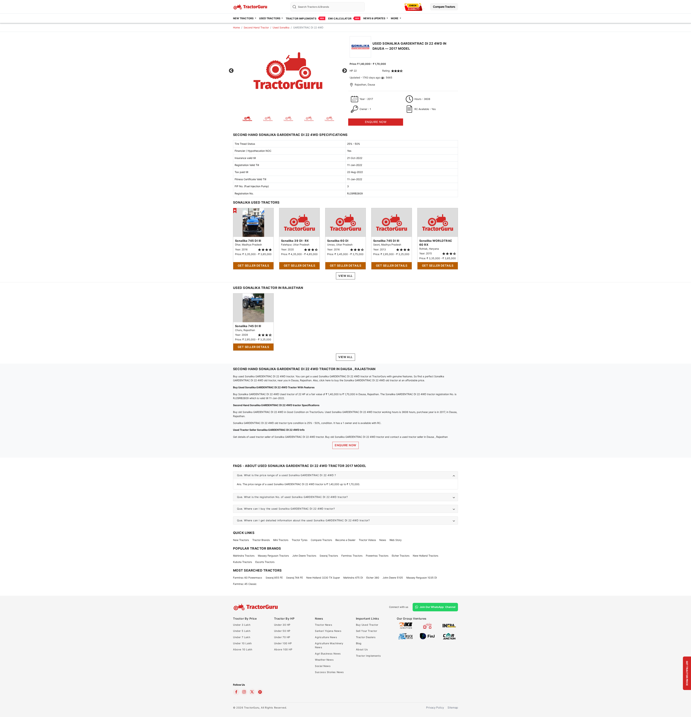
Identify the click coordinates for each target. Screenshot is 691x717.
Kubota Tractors (242, 561)
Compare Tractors (444, 6)
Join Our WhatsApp (437, 606)
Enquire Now (345, 445)
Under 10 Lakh (242, 643)
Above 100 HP (283, 649)
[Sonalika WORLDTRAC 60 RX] (437, 222)
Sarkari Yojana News (328, 630)
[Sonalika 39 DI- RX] (299, 222)
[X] (252, 692)
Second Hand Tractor (256, 27)
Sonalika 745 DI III (248, 240)
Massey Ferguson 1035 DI (421, 577)
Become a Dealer (345, 539)
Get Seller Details (253, 265)
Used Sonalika (281, 27)
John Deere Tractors (304, 555)
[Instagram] (244, 692)
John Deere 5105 (393, 577)
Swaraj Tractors (329, 555)
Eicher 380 (372, 577)
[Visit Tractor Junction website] (427, 625)
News (382, 539)
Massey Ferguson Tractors (273, 555)
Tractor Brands (261, 539)
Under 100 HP (283, 643)
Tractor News (323, 624)
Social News (323, 665)
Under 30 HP (282, 624)
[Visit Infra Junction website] (449, 625)
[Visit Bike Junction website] (405, 625)
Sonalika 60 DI (337, 240)
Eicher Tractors (400, 555)
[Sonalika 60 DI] (345, 222)
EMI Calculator (339, 18)
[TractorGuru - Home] (250, 6)
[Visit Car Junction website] (449, 635)
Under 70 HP (282, 637)
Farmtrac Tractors (351, 555)
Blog (359, 643)
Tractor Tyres (299, 539)
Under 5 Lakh (241, 630)
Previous (231, 70)
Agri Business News (328, 653)
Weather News (324, 659)
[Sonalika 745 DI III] (253, 222)
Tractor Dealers (366, 637)
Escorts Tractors (264, 561)
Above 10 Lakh (242, 649)
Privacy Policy (435, 707)
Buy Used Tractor (367, 624)
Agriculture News (326, 637)
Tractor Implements (301, 18)
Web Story (395, 539)
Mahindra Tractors (243, 555)
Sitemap (453, 707)
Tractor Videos (367, 539)
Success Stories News (329, 672)
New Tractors (241, 539)
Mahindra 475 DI (353, 577)
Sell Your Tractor (366, 630)
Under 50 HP (282, 630)
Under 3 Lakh (241, 624)
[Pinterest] (260, 692)
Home (236, 27)
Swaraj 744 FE (294, 577)
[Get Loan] (413, 7)
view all (345, 276)
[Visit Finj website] (427, 635)
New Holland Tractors (425, 555)
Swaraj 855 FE (274, 577)
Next (344, 70)
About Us (362, 649)
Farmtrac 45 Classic (245, 583)
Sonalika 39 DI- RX (295, 240)
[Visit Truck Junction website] (405, 635)
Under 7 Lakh (241, 637)
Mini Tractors (280, 539)
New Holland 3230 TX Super (323, 577)
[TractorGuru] (256, 607)
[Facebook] (236, 692)
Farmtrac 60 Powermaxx (247, 577)
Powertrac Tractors (377, 555)
